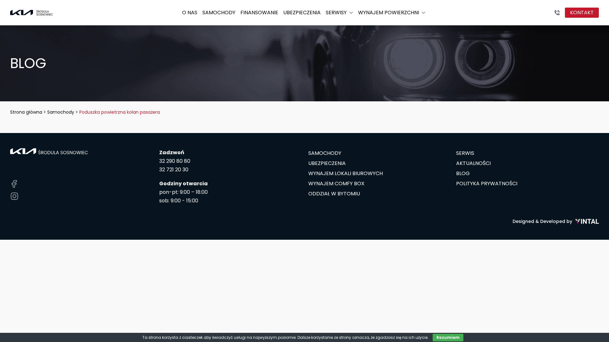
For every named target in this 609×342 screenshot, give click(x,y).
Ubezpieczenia (302, 12)
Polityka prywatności (486, 183)
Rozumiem (448, 337)
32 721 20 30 (173, 169)
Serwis (465, 153)
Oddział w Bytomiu (334, 193)
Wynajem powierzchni (388, 12)
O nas (189, 12)
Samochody (218, 12)
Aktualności (473, 163)
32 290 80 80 (174, 161)
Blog (463, 173)
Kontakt (582, 12)
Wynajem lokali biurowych (345, 173)
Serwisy (336, 12)
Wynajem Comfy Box (336, 183)
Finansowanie (259, 12)
